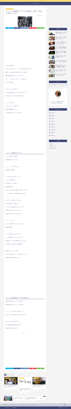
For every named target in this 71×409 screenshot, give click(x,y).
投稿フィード (52, 145)
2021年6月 (52, 112)
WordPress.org (53, 148)
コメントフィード (53, 146)
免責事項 (14, 407)
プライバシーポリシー (8, 407)
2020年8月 (52, 115)
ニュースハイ (35, 3)
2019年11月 (52, 126)
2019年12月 (52, 124)
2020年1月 (52, 121)
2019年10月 (52, 129)
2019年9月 (52, 132)
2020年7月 (52, 118)
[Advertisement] (25, 40)
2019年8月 (52, 135)
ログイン (51, 143)
